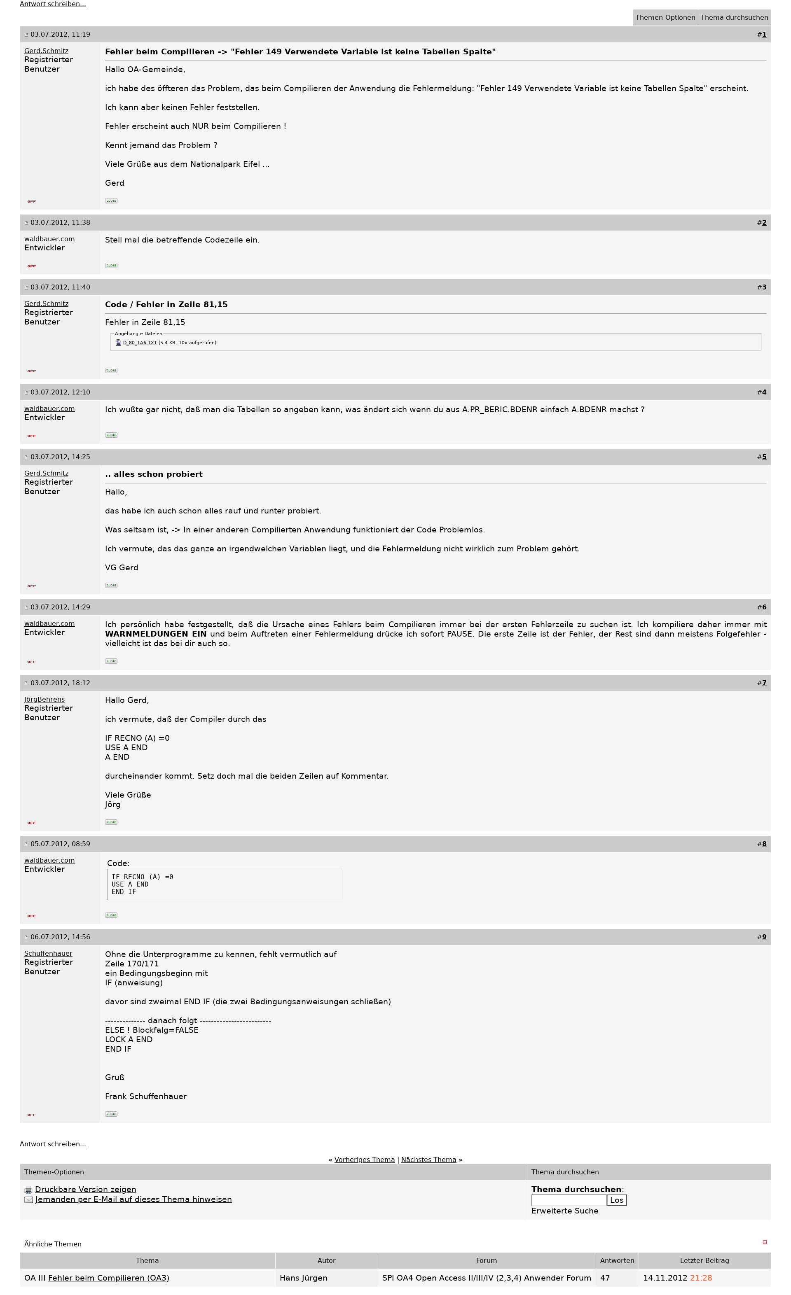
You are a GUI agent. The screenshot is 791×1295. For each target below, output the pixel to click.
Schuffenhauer (48, 953)
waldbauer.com (49, 239)
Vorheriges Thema (365, 1160)
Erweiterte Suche (565, 1211)
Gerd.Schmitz (46, 51)
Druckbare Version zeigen (85, 1189)
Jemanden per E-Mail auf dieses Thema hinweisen (133, 1199)
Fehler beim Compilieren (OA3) (108, 1278)
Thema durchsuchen (734, 17)
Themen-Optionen (665, 17)
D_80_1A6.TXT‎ (140, 342)
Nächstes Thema (428, 1160)
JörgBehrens (44, 699)
